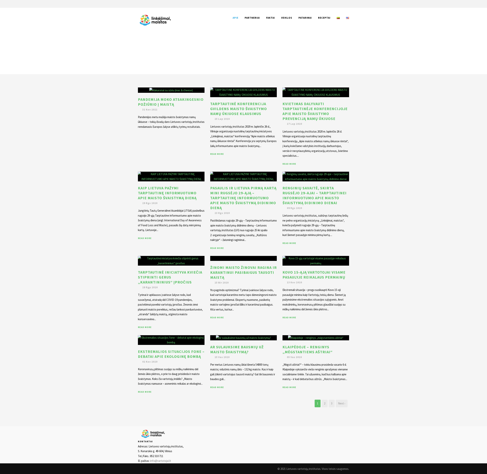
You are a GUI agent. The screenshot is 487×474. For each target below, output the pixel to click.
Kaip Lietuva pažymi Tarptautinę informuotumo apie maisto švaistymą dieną (167, 193)
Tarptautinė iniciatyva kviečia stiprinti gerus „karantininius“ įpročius (170, 277)
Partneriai (252, 17)
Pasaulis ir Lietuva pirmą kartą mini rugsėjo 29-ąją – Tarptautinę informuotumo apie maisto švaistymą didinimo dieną (243, 198)
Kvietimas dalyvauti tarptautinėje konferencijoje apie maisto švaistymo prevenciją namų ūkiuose (315, 111)
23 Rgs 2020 (222, 213)
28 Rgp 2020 (150, 287)
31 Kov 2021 (150, 109)
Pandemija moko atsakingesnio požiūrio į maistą (171, 102)
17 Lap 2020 (294, 123)
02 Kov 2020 (150, 361)
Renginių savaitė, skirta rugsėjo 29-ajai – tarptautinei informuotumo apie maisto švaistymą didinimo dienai (314, 195)
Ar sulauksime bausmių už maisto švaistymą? (237, 349)
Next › (341, 403)
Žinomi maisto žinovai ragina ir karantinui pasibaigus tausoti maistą (243, 272)
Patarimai (305, 17)
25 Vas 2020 (222, 357)
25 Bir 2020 (222, 282)
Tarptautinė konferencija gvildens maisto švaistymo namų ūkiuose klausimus (238, 108)
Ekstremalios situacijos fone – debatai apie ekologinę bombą (171, 354)
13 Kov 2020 (294, 282)
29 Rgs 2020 (150, 203)
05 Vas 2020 (294, 357)
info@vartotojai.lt (160, 461)
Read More (217, 153)
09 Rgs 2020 (294, 208)
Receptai (324, 17)
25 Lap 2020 (222, 119)
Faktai (270, 17)
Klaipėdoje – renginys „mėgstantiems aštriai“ (307, 349)
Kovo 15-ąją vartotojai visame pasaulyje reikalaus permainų (313, 274)
